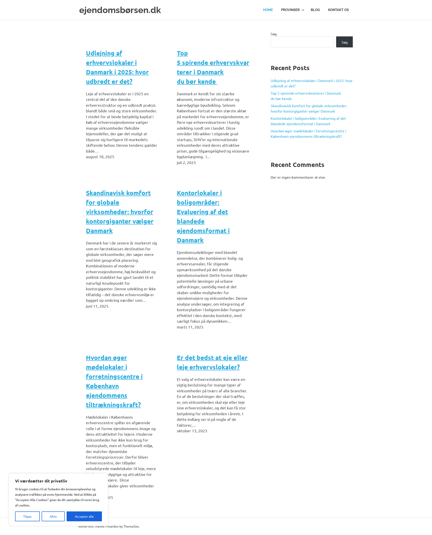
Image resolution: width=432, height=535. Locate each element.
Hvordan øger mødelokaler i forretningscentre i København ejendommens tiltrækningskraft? (114, 380)
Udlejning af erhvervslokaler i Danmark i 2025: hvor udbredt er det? (117, 67)
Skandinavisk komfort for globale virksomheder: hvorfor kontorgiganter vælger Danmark (119, 211)
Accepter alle (84, 516)
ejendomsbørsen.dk (120, 10)
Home (268, 10)
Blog (315, 10)
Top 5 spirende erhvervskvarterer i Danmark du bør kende (213, 67)
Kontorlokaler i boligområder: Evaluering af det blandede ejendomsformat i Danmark (203, 216)
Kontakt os (338, 10)
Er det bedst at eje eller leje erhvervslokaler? (212, 362)
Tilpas (27, 516)
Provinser (290, 10)
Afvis (53, 516)
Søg (274, 33)
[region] (58, 499)
